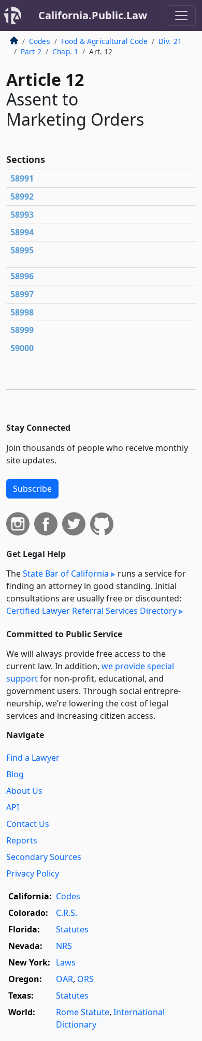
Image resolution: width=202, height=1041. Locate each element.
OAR (64, 979)
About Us (24, 790)
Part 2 (31, 51)
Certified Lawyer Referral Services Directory (91, 610)
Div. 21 (170, 41)
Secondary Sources (43, 857)
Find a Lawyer (33, 757)
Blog (15, 774)
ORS (85, 979)
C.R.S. (66, 912)
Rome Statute (82, 1012)
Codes (39, 41)
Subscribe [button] (32, 488)
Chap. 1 (65, 51)
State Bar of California (66, 573)
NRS (64, 946)
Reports (21, 840)
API (12, 807)
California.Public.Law (92, 15)
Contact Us (27, 823)
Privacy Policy (32, 873)
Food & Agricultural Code (104, 41)
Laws (66, 962)
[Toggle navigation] (181, 15)
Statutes (72, 929)
